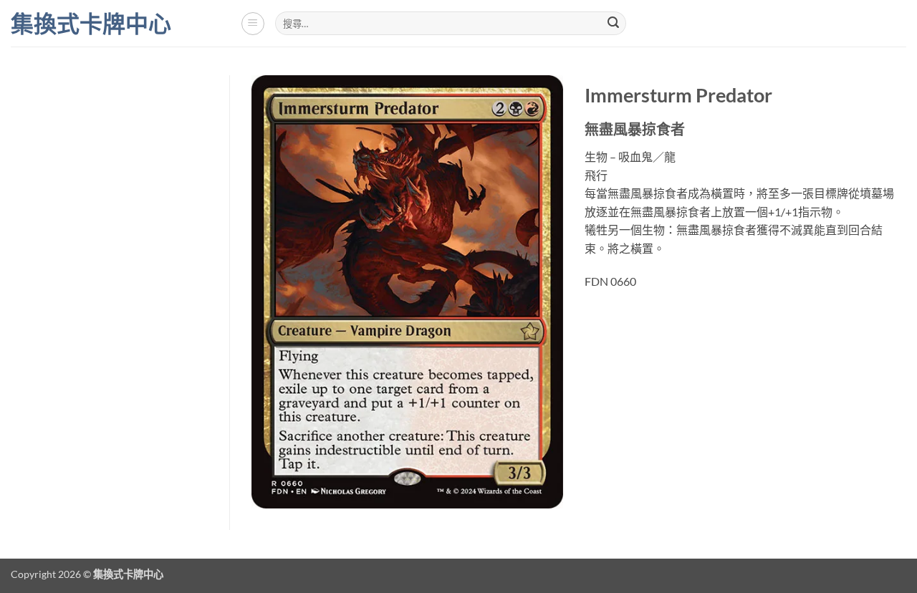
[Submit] (613, 23)
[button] (252, 23)
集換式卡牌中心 (91, 23)
